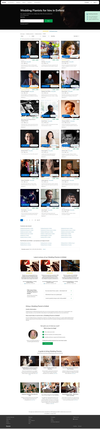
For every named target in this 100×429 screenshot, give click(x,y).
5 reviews (68, 60)
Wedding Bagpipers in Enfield (46, 235)
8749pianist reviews (53, 31)
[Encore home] (4, 2)
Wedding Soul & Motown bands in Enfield (48, 230)
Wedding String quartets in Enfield (26, 228)
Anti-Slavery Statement (55, 421)
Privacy (7, 421)
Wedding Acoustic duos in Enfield (26, 233)
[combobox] (25, 36)
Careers (52, 420)
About (52, 419)
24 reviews (27, 149)
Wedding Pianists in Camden (66, 244)
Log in (95, 2)
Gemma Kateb (29, 281)
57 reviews (48, 89)
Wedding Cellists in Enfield (46, 237)
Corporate (30, 2)
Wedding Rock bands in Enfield (66, 228)
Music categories (32, 420)
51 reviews (68, 89)
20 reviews (48, 208)
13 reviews (48, 149)
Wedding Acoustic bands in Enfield (67, 232)
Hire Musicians (11, 2)
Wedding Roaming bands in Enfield (26, 230)
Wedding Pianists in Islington (46, 244)
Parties (23, 2)
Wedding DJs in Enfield (24, 235)
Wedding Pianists (38, 33)
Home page (22, 33)
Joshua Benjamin (70, 281)
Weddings (18, 2)
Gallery (30, 421)
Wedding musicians (29, 33)
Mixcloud (79, 426)
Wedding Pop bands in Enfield (46, 228)
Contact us (8, 423)
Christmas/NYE (37, 2)
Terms (7, 420)
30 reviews (27, 178)
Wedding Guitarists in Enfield (66, 237)
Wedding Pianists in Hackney (25, 244)
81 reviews (27, 89)
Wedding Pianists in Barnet (25, 243)
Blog (29, 423)
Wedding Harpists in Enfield (66, 235)
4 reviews (27, 208)
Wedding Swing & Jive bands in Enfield (68, 230)
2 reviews (22, 60)
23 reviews (48, 119)
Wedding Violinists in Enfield (25, 237)
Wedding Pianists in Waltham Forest (67, 243)
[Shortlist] (91, 2)
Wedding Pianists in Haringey (46, 243)
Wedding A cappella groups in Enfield (47, 233)
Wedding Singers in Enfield (66, 233)
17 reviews (68, 149)
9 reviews (43, 60)
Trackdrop (75, 426)
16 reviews (27, 117)
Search (87, 2)
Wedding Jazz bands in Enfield (25, 232)
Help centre (8, 419)
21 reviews (68, 178)
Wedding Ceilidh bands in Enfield (47, 232)
